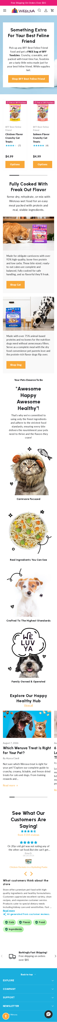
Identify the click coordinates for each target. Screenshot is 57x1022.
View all (28, 705)
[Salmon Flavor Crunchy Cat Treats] (43, 111)
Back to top (27, 974)
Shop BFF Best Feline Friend (28, 78)
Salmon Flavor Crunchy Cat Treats (41, 138)
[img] (28, 831)
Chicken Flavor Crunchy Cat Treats (14, 138)
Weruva (13, 1014)
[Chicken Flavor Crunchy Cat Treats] (15, 111)
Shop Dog (16, 364)
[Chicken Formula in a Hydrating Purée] (28, 861)
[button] (52, 10)
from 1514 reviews (28, 834)
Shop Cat (15, 284)
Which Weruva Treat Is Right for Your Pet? (27, 750)
